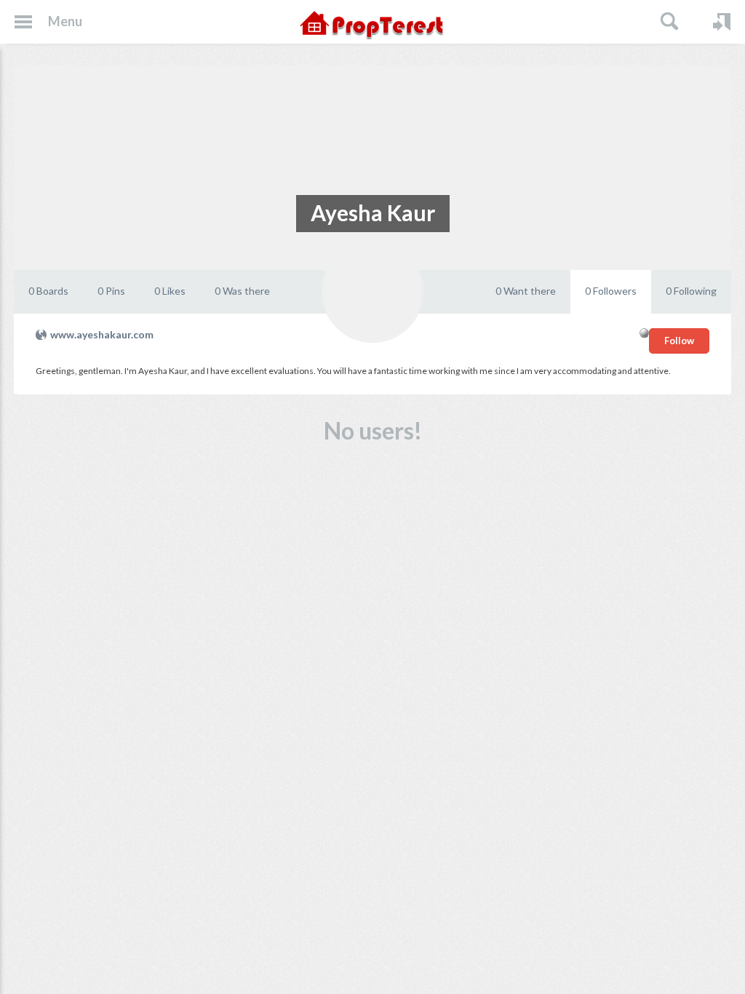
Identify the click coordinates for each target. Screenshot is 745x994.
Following (691, 291)
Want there (525, 291)
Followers (611, 291)
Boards (48, 291)
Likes (170, 291)
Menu (65, 21)
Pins (111, 291)
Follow (679, 340)
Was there (242, 291)
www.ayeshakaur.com (102, 334)
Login (721, 22)
